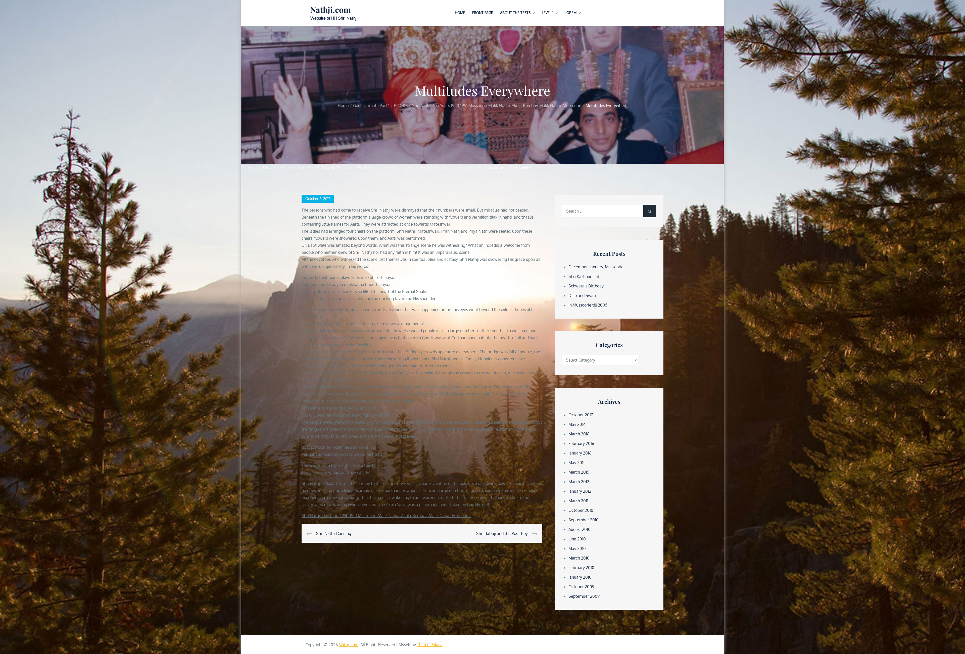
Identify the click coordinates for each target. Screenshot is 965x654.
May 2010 (577, 548)
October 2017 (580, 414)
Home (460, 13)
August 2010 (579, 529)
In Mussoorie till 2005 (587, 305)
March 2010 (579, 558)
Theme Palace (430, 644)
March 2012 (578, 481)
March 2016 (578, 433)
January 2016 (579, 453)
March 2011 (578, 500)
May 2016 (577, 424)
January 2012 (579, 491)
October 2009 (581, 586)
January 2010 (580, 577)
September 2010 (583, 519)
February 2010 (581, 567)
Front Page (482, 13)
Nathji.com (330, 9)
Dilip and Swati (582, 295)
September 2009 (584, 596)
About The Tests (515, 13)
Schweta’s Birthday (586, 285)
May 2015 (577, 462)
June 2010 (577, 538)
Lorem (570, 13)
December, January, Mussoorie (595, 266)
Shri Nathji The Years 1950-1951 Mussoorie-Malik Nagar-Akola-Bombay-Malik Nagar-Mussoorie (386, 515)
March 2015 (578, 472)
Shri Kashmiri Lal (583, 276)
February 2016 (581, 443)
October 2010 (580, 510)
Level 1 (547, 13)
